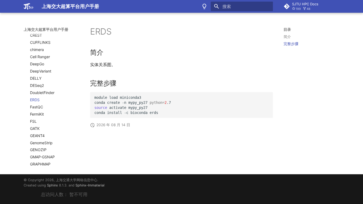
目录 (287, 29)
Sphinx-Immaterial (89, 185)
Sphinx (52, 185)
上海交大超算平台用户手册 (46, 29)
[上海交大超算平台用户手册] (28, 6)
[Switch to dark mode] (204, 6)
